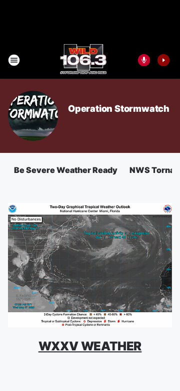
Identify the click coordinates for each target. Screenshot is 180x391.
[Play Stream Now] (164, 60)
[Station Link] (83, 60)
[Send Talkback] (144, 60)
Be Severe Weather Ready (66, 170)
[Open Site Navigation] (14, 60)
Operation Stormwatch (119, 108)
